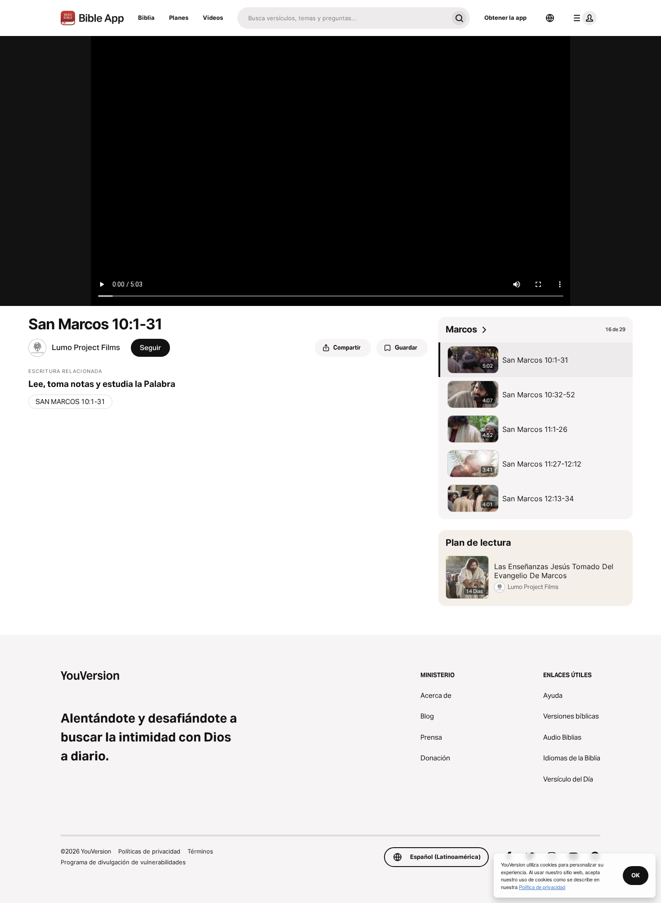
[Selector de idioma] (550, 18)
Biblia (146, 17)
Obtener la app (505, 17)
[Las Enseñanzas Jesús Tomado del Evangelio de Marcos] (535, 568)
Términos (200, 851)
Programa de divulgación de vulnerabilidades (123, 862)
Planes (178, 17)
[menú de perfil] (583, 18)
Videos (213, 17)
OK (635, 875)
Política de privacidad (542, 886)
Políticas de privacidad (149, 851)
